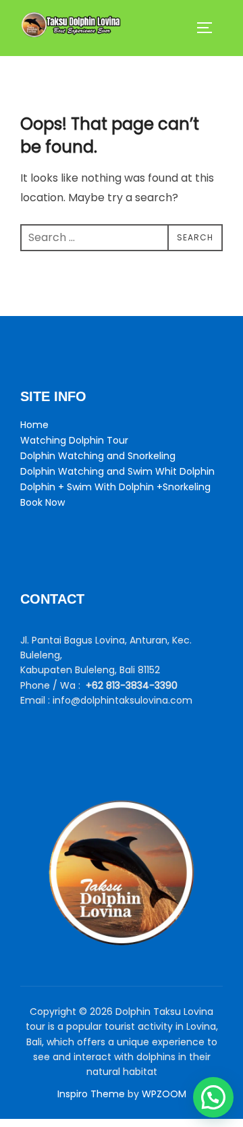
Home (34, 424)
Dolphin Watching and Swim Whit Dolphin (117, 471)
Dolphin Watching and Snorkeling (98, 456)
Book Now (42, 502)
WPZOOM (164, 1094)
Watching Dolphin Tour (74, 440)
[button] (213, 1097)
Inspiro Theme (91, 1094)
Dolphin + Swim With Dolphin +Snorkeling (115, 487)
